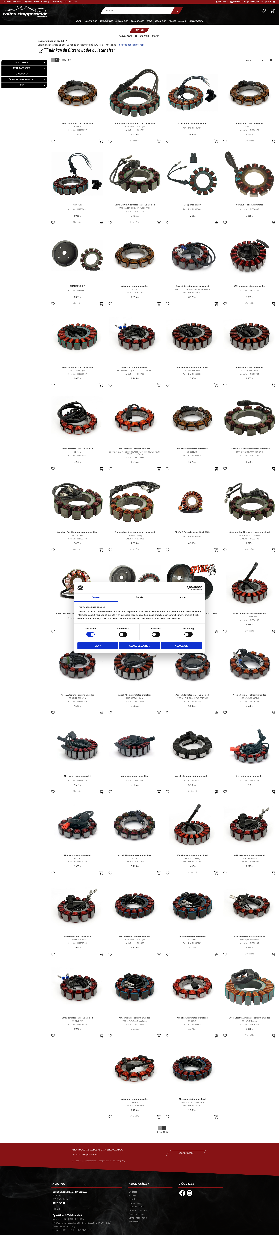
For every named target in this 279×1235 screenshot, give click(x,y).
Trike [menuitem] (149, 21)
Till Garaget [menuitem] (137, 21)
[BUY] (101, 141)
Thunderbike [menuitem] (106, 21)
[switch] (123, 634)
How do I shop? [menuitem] (135, 1203)
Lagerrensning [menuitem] (196, 21)
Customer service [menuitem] (136, 1207)
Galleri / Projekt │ (257, 2)
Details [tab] (139, 597)
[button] (264, 11)
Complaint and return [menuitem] (138, 1218)
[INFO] (159, 141)
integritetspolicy (119, 1161)
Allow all (181, 646)
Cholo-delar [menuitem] (121, 21)
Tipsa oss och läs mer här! (130, 44)
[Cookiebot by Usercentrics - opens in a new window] (189, 588)
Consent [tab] (96, 597)
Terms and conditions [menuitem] (138, 1210)
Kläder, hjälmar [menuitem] (177, 21)
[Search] (177, 10)
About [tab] (183, 597)
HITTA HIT (57, 1209)
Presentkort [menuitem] (134, 1221)
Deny (98, 646)
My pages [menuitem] (133, 1192)
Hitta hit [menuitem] (132, 1199)
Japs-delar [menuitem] (160, 21)
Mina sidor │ (224, 2)
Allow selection (139, 646)
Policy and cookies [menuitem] (136, 1214)
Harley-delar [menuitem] (90, 21)
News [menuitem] (78, 21)
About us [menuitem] (132, 1195)
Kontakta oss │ (240, 2)
